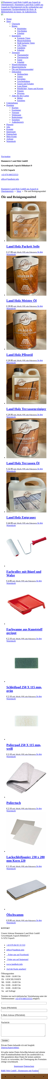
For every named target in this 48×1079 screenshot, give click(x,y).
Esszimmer (16, 110)
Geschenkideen (23, 81)
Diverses (20, 93)
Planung (9, 124)
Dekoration (16, 72)
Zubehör (20, 33)
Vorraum (15, 112)
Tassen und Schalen (25, 84)
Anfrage (9, 139)
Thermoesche (22, 57)
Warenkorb (11, 141)
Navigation (5, 156)
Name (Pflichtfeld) (9, 1008)
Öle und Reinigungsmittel (22, 69)
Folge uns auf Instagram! (17, 959)
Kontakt (9, 129)
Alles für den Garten (20, 96)
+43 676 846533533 (9, 174)
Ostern (20, 76)
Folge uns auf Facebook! (17, 954)
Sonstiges (21, 100)
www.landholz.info (14, 964)
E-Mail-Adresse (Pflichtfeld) (13, 1015)
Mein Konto (11, 136)
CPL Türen (22, 45)
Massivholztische (19, 67)
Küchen (15, 108)
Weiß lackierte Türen (26, 43)
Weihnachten (22, 74)
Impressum (11, 132)
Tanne (19, 60)
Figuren (20, 91)
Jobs (8, 127)
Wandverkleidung (19, 64)
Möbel (20, 98)
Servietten (21, 79)
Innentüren (16, 36)
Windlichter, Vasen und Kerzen (30, 88)
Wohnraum (16, 115)
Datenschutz (11, 134)
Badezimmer (17, 117)
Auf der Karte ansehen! (16, 969)
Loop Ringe (22, 86)
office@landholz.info (10, 179)
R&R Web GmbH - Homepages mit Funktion (20, 1071)
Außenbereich (18, 122)
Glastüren (21, 48)
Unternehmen (12, 103)
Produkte (10, 105)
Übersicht (16, 24)
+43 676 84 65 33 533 (15, 945)
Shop (8, 21)
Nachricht (5, 1022)
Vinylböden (22, 31)
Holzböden (21, 28)
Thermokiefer (23, 55)
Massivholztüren (24, 40)
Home (9, 19)
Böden (14, 26)
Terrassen (16, 52)
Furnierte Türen (23, 38)
